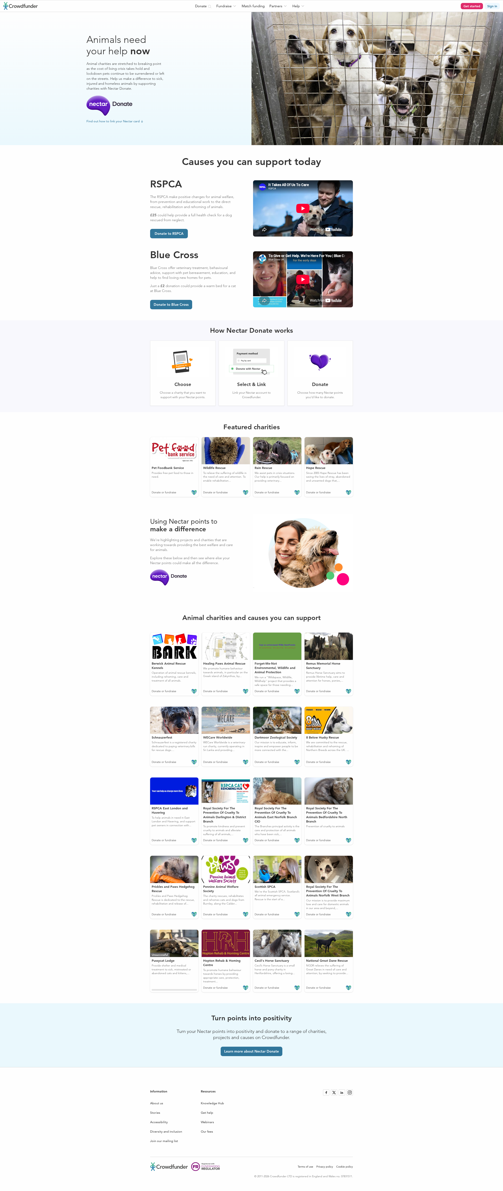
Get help (207, 1113)
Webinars (207, 1122)
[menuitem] (227, 6)
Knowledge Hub (212, 1103)
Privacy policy (324, 1166)
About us (156, 1103)
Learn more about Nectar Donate (251, 1051)
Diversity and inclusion (166, 1131)
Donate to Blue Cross (171, 304)
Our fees (207, 1131)
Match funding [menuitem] (253, 6)
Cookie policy (344, 1166)
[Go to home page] (20, 6)
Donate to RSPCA (169, 233)
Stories (155, 1113)
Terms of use (305, 1166)
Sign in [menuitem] (492, 6)
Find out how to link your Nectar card (113, 121)
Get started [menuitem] (472, 6)
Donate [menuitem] (201, 6)
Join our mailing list (164, 1141)
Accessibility (159, 1122)
